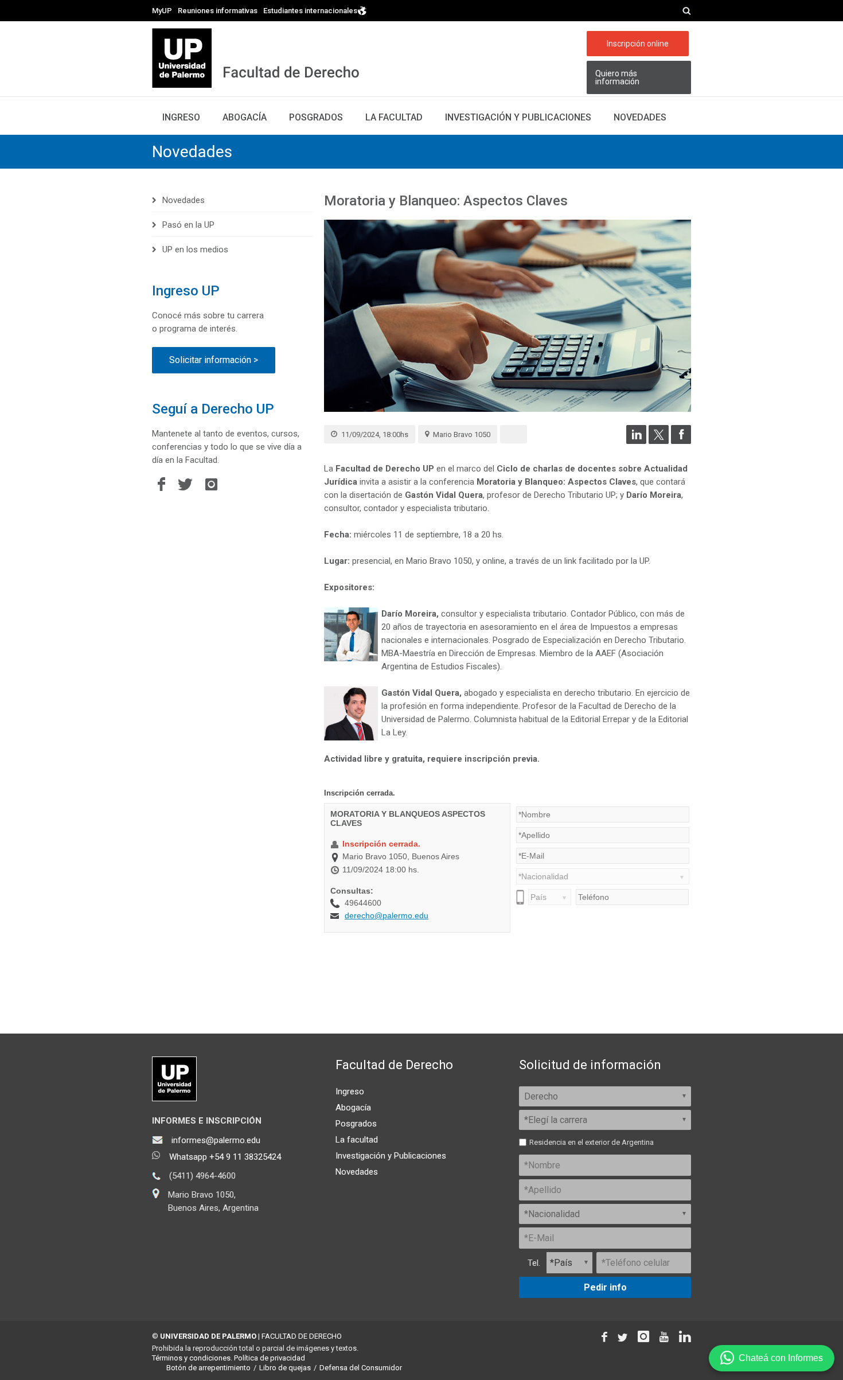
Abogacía (245, 117)
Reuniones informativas (217, 10)
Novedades (640, 117)
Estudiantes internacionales (310, 10)
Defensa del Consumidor (360, 1367)
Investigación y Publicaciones (390, 1156)
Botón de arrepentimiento (208, 1367)
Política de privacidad (269, 1358)
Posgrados (316, 117)
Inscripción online (638, 43)
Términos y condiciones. (192, 1358)
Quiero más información (617, 77)
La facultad (394, 117)
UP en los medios (195, 249)
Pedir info (605, 1287)
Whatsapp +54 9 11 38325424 (225, 1157)
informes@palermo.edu (215, 1140)
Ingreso (181, 117)
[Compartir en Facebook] (681, 441)
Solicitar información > (213, 359)
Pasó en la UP (188, 225)
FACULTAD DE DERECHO (302, 1336)
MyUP (162, 10)
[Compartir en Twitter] (659, 441)
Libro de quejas (285, 1367)
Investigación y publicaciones (518, 117)
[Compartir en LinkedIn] (636, 441)
